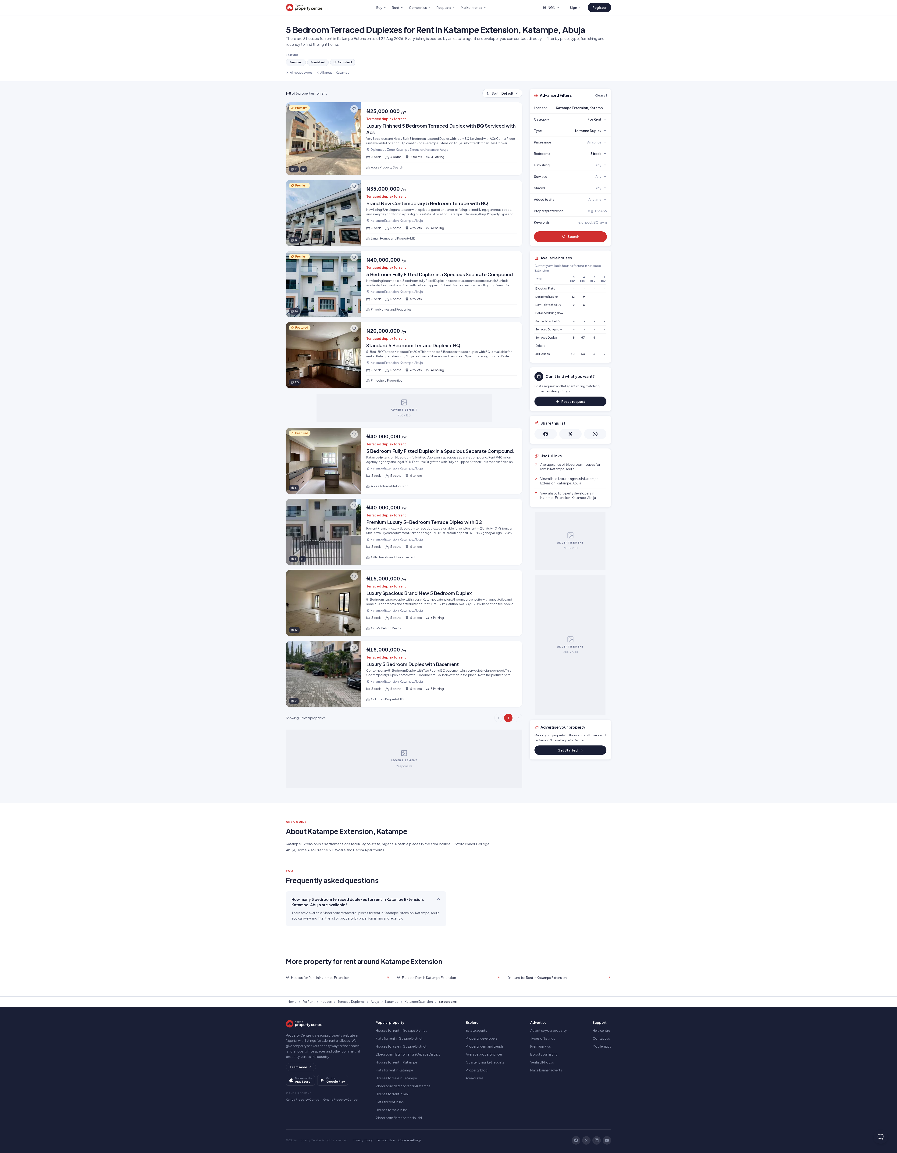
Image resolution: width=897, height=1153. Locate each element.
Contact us (601, 1038)
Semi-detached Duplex (551, 305)
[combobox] (581, 107)
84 (583, 354)
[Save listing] (354, 109)
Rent (395, 7)
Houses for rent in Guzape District (401, 1030)
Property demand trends (485, 1046)
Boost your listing (544, 1054)
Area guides (475, 1078)
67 (583, 337)
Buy (379, 7)
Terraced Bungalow (548, 329)
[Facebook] (576, 1140)
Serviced (295, 62)
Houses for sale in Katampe (396, 1078)
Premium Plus (540, 1046)
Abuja (375, 1001)
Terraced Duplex (546, 337)
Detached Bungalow (549, 313)
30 (573, 354)
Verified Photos (542, 1062)
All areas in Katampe (334, 72)
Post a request (573, 401)
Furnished (318, 62)
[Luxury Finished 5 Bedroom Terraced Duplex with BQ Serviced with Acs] (404, 138)
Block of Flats (545, 288)
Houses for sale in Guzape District (401, 1046)
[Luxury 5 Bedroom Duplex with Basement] (404, 674)
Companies (418, 7)
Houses (326, 1001)
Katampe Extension (419, 1001)
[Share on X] (570, 434)
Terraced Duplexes (351, 1001)
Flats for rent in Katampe (394, 1070)
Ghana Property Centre (340, 1099)
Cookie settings (410, 1140)
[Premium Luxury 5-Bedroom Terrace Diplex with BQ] (404, 532)
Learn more (298, 1067)
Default (502, 93)
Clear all (601, 95)
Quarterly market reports (485, 1062)
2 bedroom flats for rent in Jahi (399, 1118)
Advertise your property (548, 1030)
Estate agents (476, 1030)
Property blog (477, 1070)
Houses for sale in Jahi (392, 1110)
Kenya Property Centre (303, 1099)
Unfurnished (343, 62)
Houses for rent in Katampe (396, 1062)
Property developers (482, 1038)
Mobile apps (602, 1046)
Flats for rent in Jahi (390, 1102)
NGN (551, 7)
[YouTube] (607, 1140)
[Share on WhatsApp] (595, 434)
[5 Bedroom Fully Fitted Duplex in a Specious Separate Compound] (404, 284)
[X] (586, 1140)
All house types (301, 72)
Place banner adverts (546, 1070)
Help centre (601, 1030)
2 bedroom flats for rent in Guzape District (408, 1054)
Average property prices (484, 1054)
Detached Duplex (546, 296)
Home (292, 1001)
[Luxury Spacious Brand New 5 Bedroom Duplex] (404, 603)
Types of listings (542, 1038)
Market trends (471, 7)
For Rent (308, 1001)
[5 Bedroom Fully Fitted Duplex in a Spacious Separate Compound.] (404, 461)
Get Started (568, 750)
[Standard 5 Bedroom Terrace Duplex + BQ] (404, 355)
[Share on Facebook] (545, 434)
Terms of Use (385, 1140)
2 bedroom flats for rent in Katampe (403, 1086)
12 (573, 296)
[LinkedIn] (596, 1140)
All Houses (542, 354)
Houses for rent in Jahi (392, 1094)
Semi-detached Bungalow (553, 321)
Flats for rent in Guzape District (399, 1038)
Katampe (392, 1001)
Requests (444, 7)
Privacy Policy (363, 1140)
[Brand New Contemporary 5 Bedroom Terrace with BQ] (404, 213)
